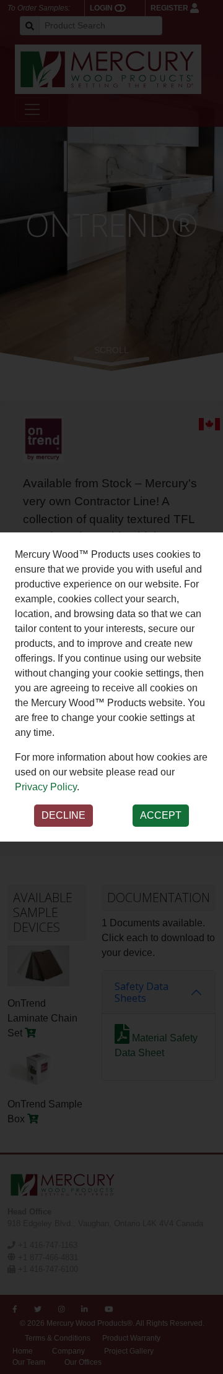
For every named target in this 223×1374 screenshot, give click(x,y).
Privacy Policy (46, 787)
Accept (160, 815)
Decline (63, 815)
